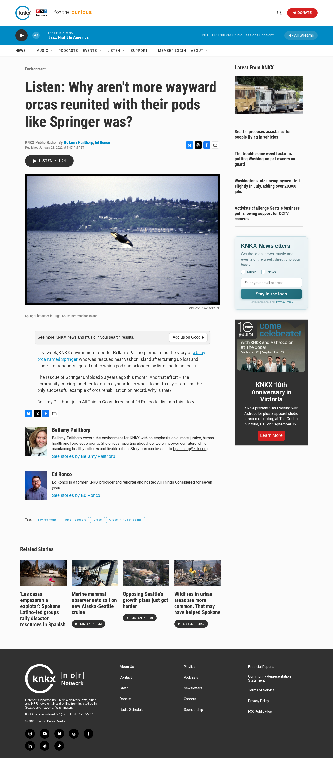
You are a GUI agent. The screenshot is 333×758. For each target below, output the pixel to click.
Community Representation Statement (269, 678)
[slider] (44, 35)
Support (139, 51)
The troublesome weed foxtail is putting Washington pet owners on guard (265, 159)
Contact (126, 677)
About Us (127, 667)
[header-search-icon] (279, 13)
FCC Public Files (260, 711)
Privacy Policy (284, 301)
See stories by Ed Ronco (76, 495)
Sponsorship (193, 710)
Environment (35, 68)
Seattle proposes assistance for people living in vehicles (263, 134)
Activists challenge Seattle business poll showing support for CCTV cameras (267, 213)
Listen (114, 51)
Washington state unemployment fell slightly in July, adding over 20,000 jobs (267, 186)
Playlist (189, 667)
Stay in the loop (271, 294)
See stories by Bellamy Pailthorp (83, 456)
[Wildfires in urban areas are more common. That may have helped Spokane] (197, 573)
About (197, 51)
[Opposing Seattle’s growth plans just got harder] (146, 573)
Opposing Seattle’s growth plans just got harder (145, 600)
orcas (97, 519)
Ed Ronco (102, 142)
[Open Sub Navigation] (29, 51)
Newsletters (193, 688)
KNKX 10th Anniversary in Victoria (271, 392)
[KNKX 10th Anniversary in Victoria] (271, 347)
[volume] (36, 35)
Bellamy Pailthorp (78, 142)
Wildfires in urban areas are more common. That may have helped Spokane (197, 603)
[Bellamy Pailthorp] (36, 441)
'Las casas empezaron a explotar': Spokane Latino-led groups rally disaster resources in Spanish (43, 609)
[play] (21, 35)
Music (42, 51)
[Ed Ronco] (36, 485)
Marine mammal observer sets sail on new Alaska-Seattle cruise (94, 603)
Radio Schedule (132, 710)
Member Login (172, 51)
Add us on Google (188, 337)
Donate (304, 13)
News (20, 51)
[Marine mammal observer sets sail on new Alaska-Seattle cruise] (95, 573)
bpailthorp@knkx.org (190, 448)
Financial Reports (261, 667)
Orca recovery (75, 519)
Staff (124, 688)
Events (90, 51)
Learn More (271, 435)
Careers (190, 699)
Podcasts (68, 51)
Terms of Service (261, 690)
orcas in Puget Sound (125, 519)
